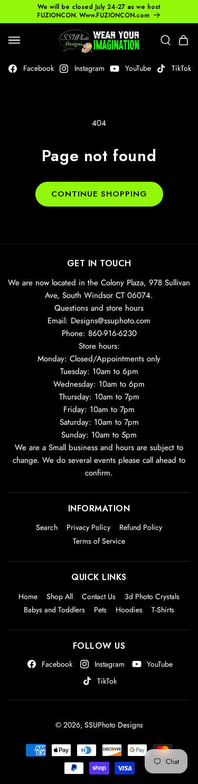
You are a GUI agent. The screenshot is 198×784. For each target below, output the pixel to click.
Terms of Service (99, 541)
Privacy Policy (88, 527)
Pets (100, 609)
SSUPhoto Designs (113, 725)
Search (47, 527)
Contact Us (99, 596)
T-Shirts (163, 609)
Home (27, 596)
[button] (14, 40)
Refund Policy (140, 527)
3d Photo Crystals (152, 596)
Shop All (59, 596)
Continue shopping (99, 194)
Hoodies (129, 609)
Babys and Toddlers (54, 609)
